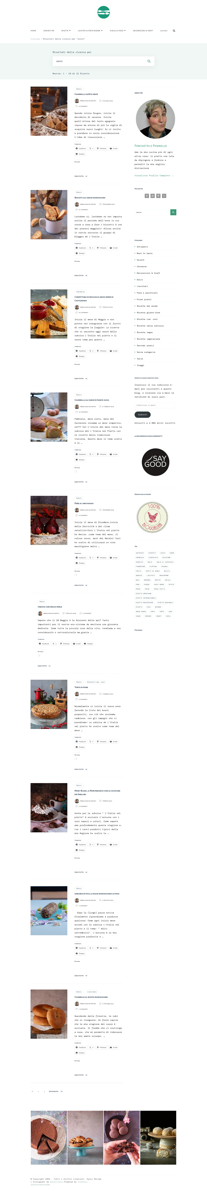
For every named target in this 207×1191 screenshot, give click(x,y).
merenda (147, 580)
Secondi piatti (145, 345)
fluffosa (153, 566)
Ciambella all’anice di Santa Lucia (92, 400)
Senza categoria (146, 352)
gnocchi (139, 575)
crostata (139, 562)
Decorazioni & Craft (148, 273)
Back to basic (145, 253)
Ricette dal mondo (147, 306)
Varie (140, 358)
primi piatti (159, 589)
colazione (166, 557)
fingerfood (140, 566)
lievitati (151, 575)
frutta (138, 571)
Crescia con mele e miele (50, 607)
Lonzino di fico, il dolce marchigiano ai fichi (97, 893)
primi (147, 589)
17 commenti (83, 210)
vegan (138, 616)
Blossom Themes (56, 1182)
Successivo (53, 1091)
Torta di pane (81, 687)
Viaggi (140, 365)
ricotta (139, 607)
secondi (158, 607)
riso (148, 607)
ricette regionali (165, 603)
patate (171, 584)
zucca (168, 616)
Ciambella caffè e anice (86, 94)
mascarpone (164, 575)
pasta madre (159, 584)
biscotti (152, 553)
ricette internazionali (146, 598)
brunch (140, 260)
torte (162, 612)
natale (167, 580)
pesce (138, 589)
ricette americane (143, 594)
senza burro (141, 612)
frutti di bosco (153, 571)
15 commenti (83, 412)
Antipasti (142, 246)
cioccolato (153, 557)
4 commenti (83, 106)
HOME (33, 31)
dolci (150, 562)
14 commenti (83, 313)
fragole (164, 566)
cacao (162, 553)
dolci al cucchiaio (165, 562)
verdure (148, 616)
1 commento (83, 1009)
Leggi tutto (79, 176)
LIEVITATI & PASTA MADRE (89, 31)
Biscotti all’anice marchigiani (90, 197)
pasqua (147, 584)
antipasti (140, 553)
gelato (167, 571)
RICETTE (64, 31)
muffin (158, 580)
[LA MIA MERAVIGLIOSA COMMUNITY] (155, 443)
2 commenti (87, 613)
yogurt (158, 616)
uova (170, 612)
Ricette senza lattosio (150, 326)
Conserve (80, 292)
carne (172, 553)
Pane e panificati (147, 293)
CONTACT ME (48, 31)
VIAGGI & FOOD (117, 31)
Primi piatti (144, 299)
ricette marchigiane (144, 603)
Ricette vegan (145, 332)
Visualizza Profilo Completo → (154, 175)
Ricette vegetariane (148, 339)
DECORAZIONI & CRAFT (143, 31)
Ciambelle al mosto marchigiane (91, 997)
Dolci (79, 89)
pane (137, 584)
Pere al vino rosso (84, 503)
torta (152, 612)
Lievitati (164, 31)
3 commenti (83, 699)
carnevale (140, 557)
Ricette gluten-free (148, 312)
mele (137, 580)
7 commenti (83, 906)
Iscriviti (142, 414)
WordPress (82, 1182)
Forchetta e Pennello (151, 146)
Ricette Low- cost (96, 682)
